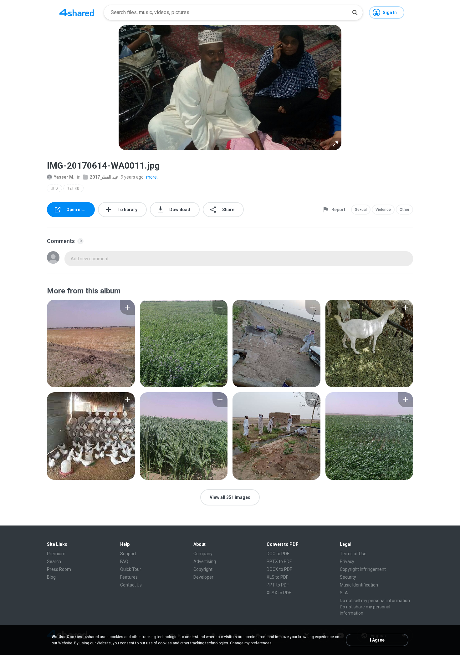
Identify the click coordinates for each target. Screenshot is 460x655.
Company (202, 553)
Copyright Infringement (363, 569)
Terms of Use (353, 553)
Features (129, 577)
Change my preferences (251, 643)
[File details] (91, 343)
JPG (54, 188)
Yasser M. (64, 177)
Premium (56, 553)
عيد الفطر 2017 (104, 177)
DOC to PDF (278, 553)
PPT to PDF (278, 584)
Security (348, 577)
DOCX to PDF (279, 569)
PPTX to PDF (279, 561)
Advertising (204, 561)
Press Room (59, 569)
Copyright (202, 569)
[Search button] (354, 12)
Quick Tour (130, 569)
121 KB (73, 188)
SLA (344, 592)
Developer (203, 577)
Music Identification (359, 584)
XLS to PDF (277, 577)
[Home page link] (76, 12)
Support (128, 553)
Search (54, 561)
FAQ (124, 561)
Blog (51, 577)
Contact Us (131, 584)
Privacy (347, 561)
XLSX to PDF (279, 592)
